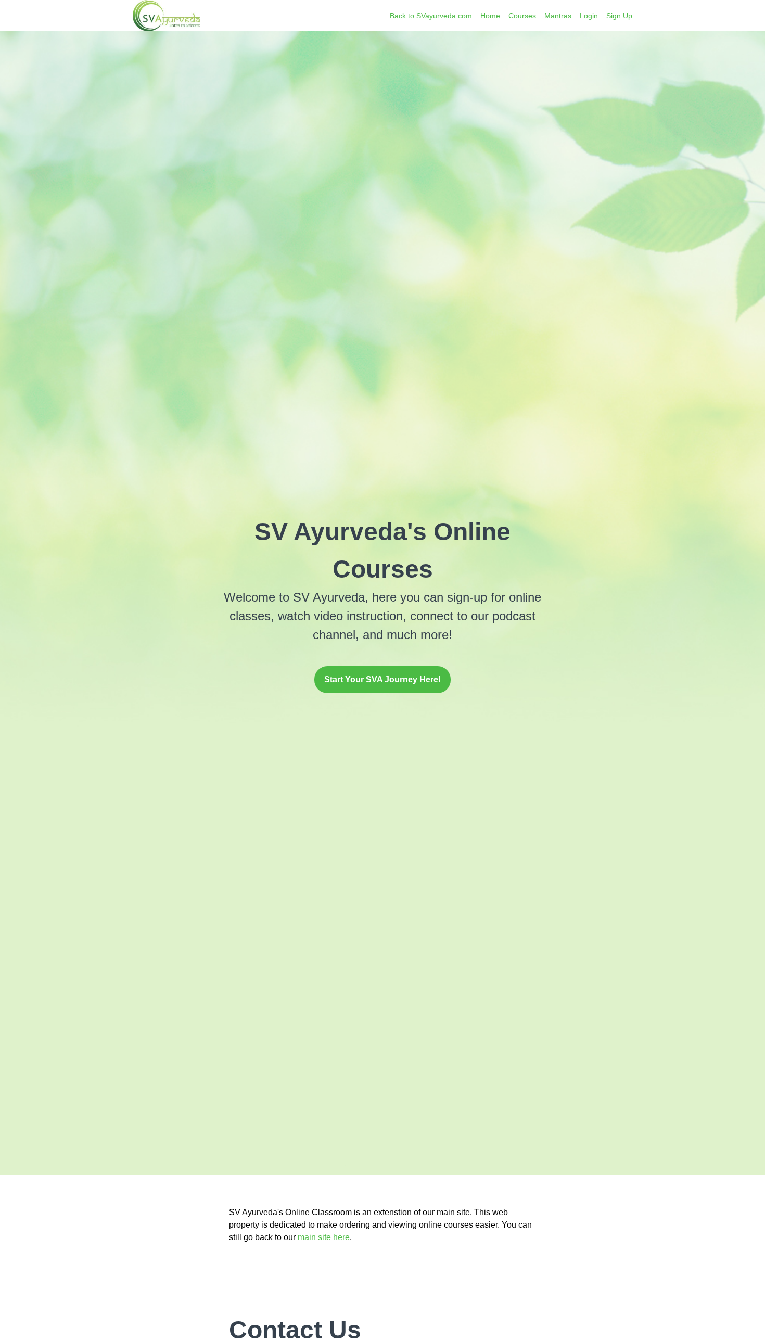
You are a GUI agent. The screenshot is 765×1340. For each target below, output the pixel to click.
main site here (324, 1237)
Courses (522, 15)
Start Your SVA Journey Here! (382, 679)
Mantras (557, 15)
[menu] (506, 15)
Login (589, 15)
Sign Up (619, 15)
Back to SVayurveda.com (431, 15)
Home (490, 15)
